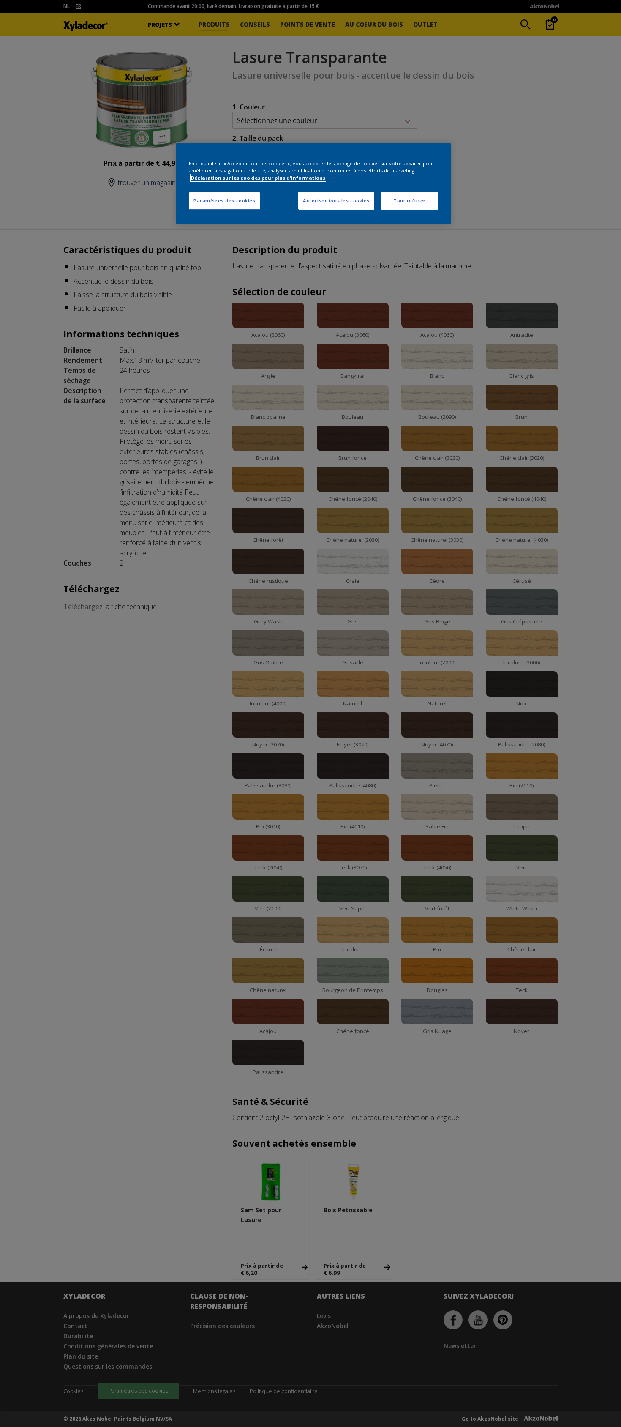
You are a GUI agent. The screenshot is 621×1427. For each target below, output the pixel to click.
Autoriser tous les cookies (336, 200)
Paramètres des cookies (224, 200)
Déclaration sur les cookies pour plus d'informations (258, 178)
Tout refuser (409, 200)
